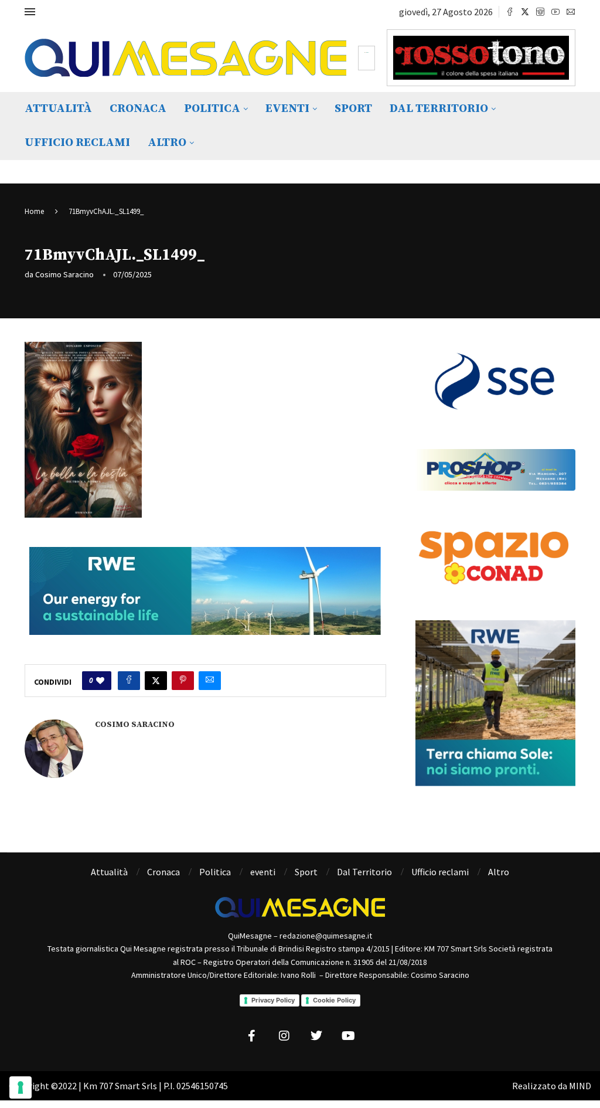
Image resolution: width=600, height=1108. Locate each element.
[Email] (570, 11)
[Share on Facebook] (129, 680)
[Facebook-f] (252, 1036)
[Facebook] (509, 11)
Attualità (58, 108)
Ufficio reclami (77, 142)
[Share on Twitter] (156, 680)
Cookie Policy (334, 1000)
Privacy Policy (273, 1000)
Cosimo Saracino (64, 274)
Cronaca (138, 108)
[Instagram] (540, 11)
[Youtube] (555, 11)
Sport (353, 108)
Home (34, 211)
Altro (167, 142)
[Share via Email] (210, 680)
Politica (212, 108)
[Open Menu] (30, 11)
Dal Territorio (439, 108)
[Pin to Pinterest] (183, 680)
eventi (287, 108)
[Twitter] (525, 11)
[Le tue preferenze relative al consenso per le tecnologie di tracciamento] (20, 1087)
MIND (580, 1086)
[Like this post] (100, 680)
